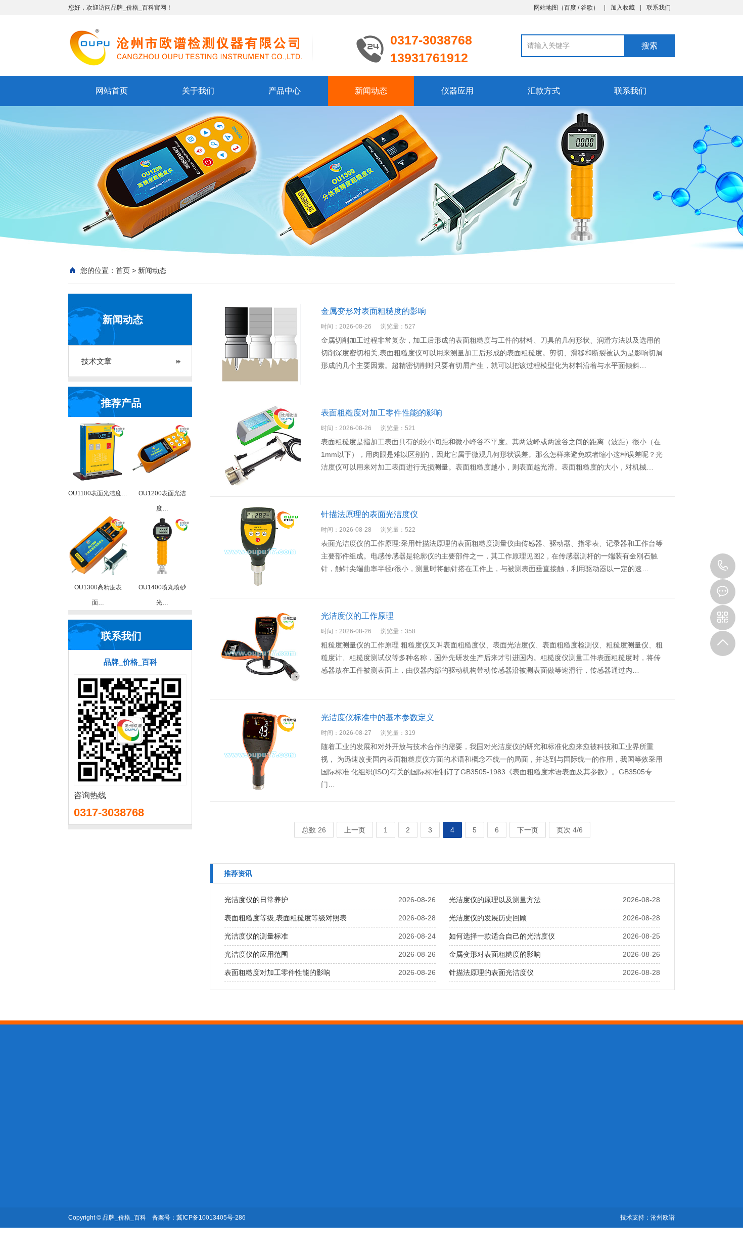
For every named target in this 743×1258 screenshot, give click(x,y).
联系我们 (658, 7)
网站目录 (252, 1092)
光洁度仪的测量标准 (256, 936)
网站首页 (112, 90)
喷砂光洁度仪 (159, 1182)
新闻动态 (371, 90)
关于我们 (198, 90)
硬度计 (149, 1092)
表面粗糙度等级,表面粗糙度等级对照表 (285, 918)
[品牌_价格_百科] (204, 46)
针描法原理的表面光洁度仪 (491, 972)
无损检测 (181, 1092)
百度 (570, 7)
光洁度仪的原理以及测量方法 (495, 900)
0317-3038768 (722, 566)
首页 (123, 270)
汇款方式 (544, 90)
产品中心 (284, 90)
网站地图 (546, 7)
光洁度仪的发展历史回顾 (488, 918)
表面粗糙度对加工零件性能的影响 (277, 972)
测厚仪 (121, 1092)
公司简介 (82, 1168)
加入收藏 (623, 7)
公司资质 (82, 1182)
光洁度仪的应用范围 (256, 954)
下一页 (527, 830)
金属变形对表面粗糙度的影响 (495, 954)
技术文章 (96, 361)
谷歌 (587, 7)
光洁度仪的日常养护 (256, 900)
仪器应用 (457, 90)
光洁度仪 (217, 1092)
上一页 (354, 830)
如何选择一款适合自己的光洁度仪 (502, 936)
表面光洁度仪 (159, 1168)
